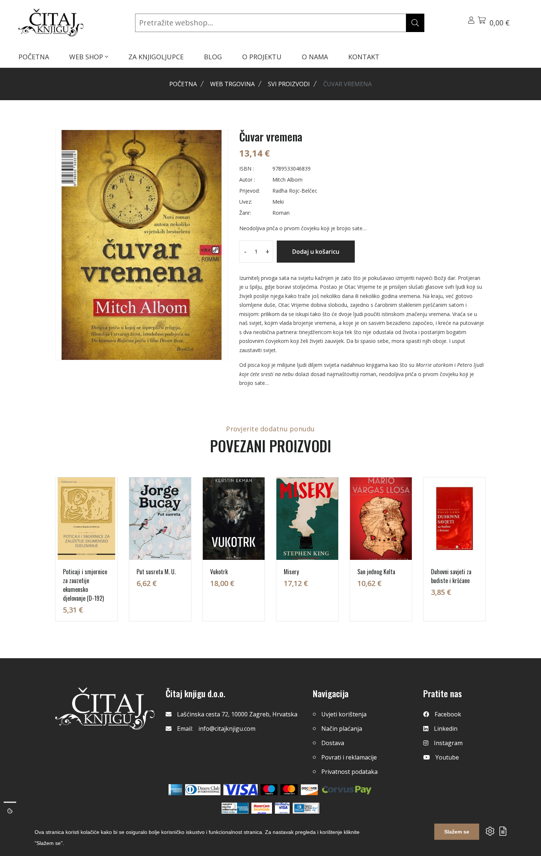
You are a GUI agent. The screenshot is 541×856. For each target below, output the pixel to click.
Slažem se (456, 832)
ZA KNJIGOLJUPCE (156, 56)
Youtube (447, 757)
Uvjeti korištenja (344, 714)
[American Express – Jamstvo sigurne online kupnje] (235, 808)
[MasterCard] (269, 789)
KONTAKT (363, 56)
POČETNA (33, 56)
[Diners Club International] (202, 789)
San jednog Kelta (376, 571)
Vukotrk (219, 571)
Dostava (332, 743)
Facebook (448, 714)
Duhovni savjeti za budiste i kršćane (451, 576)
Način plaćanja (341, 729)
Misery (291, 571)
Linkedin (445, 729)
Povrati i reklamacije (349, 757)
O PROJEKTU (262, 56)
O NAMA (315, 56)
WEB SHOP (87, 56)
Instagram (448, 743)
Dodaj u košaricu (315, 252)
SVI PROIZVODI (289, 84)
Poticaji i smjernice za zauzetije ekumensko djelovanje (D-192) (85, 585)
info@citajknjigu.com (226, 729)
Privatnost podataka (349, 772)
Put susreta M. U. (156, 571)
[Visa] (240, 789)
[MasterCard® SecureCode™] (262, 808)
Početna (183, 84)
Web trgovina (232, 84)
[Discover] (309, 789)
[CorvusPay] (346, 789)
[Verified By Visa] (282, 808)
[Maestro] (289, 789)
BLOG (213, 56)
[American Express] (175, 789)
